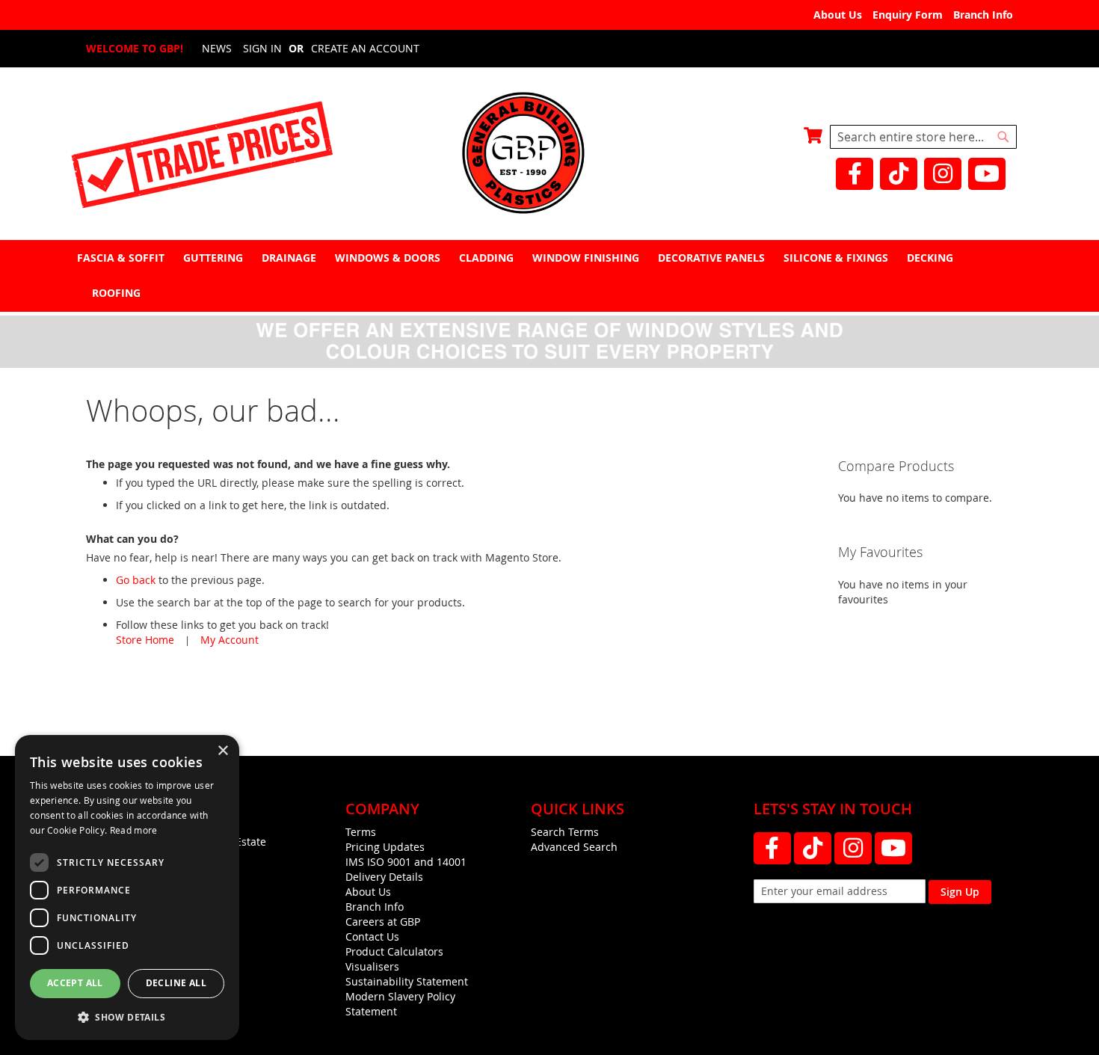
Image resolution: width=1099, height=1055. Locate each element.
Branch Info (983, 14)
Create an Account (365, 48)
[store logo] (549, 154)
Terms (360, 832)
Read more (134, 830)
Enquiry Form (907, 14)
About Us (837, 14)
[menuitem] (122, 257)
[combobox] (923, 137)
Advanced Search (574, 847)
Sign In (262, 48)
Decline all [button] (176, 982)
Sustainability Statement (406, 981)
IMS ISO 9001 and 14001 (406, 862)
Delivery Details (384, 877)
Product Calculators (394, 951)
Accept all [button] (75, 982)
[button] (127, 1016)
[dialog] (127, 887)
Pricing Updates (385, 847)
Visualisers (372, 966)
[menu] (549, 275)
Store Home (145, 640)
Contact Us (372, 936)
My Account (229, 640)
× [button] (222, 751)
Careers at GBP (382, 921)
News (217, 48)
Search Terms (565, 832)
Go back (136, 580)
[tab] (549, 275)
